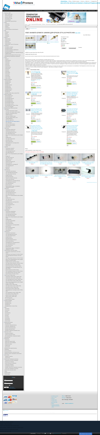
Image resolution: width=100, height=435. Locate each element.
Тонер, (86, 3)
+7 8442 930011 (32, 433)
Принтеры (64, 1)
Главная (29, 24)
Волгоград (63, 397)
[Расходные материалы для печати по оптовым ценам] (23, 2)
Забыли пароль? (11, 387)
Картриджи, (91, 3)
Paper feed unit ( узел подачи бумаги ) (51, 24)
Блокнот (43, 433)
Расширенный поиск (33, 28)
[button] (85, 433)
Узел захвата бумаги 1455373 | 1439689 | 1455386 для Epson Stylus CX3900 (60, 176)
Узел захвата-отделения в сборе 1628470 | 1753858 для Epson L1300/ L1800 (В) (74, 177)
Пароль (5, 382)
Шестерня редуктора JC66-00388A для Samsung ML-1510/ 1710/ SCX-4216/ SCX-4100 (72, 72)
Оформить (55, 433)
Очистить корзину (58, 433)
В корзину (33, 87)
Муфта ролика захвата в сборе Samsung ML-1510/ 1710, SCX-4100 (36, 93)
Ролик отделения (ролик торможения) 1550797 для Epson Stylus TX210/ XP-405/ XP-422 (32, 176)
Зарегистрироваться (12, 388)
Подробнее (38, 87)
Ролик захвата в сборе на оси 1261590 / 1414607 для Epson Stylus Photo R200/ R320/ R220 (87, 162)
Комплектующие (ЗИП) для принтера (36, 24)
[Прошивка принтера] (5, 392)
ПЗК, (68, 3)
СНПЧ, (65, 3)
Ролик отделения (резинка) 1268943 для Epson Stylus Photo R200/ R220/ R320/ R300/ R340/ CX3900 (74, 162)
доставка (34, 83)
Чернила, (72, 3)
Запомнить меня (6, 385)
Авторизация (64, 433)
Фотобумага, (79, 3)
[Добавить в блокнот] (32, 89)
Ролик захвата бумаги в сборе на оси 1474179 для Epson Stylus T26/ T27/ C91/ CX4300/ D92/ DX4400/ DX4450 (46, 162)
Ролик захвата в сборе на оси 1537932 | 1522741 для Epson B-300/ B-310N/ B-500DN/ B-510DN (88, 176)
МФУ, (62, 3)
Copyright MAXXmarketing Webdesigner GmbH (92, 182)
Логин (5, 379)
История (38, 433)
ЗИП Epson (43, 24)
